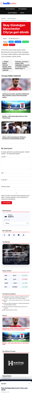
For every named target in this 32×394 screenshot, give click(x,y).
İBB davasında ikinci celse (10, 310)
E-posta (4, 180)
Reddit (5, 44)
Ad (2, 173)
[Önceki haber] (23, 246)
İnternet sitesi (5, 186)
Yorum (4, 157)
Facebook (18, 41)
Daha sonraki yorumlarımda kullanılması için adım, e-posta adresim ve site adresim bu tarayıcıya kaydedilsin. (15, 197)
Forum (22, 12)
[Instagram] (14, 235)
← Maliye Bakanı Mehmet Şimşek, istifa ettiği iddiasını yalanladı (7, 66)
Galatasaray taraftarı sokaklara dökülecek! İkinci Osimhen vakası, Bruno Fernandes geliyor (16, 297)
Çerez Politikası (12, 12)
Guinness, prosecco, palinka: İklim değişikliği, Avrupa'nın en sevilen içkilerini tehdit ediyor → (22, 65)
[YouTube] (19, 235)
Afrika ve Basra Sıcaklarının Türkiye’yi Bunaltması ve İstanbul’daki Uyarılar (16, 304)
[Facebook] (4, 235)
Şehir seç (7, 219)
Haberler (3, 18)
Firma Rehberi (22, 9)
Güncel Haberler (10, 9)
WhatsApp (25, 41)
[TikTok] (23, 235)
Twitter (11, 41)
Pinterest (12, 44)
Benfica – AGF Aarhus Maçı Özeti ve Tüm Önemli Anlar (16, 300)
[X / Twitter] (9, 235)
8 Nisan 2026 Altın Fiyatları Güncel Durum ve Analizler (15, 307)
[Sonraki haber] (26, 246)
